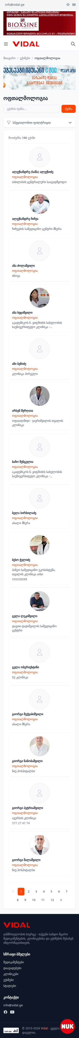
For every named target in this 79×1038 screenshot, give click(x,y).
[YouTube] (74, 4)
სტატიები (9, 986)
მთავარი (9, 58)
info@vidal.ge (14, 5)
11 (43, 900)
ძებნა (68, 109)
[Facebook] (68, 4)
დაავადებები (12, 968)
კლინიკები (10, 974)
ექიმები (25, 58)
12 (52, 900)
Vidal (44, 1028)
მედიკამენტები (13, 962)
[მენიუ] (6, 44)
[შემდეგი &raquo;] (61, 900)
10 (33, 900)
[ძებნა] (73, 44)
